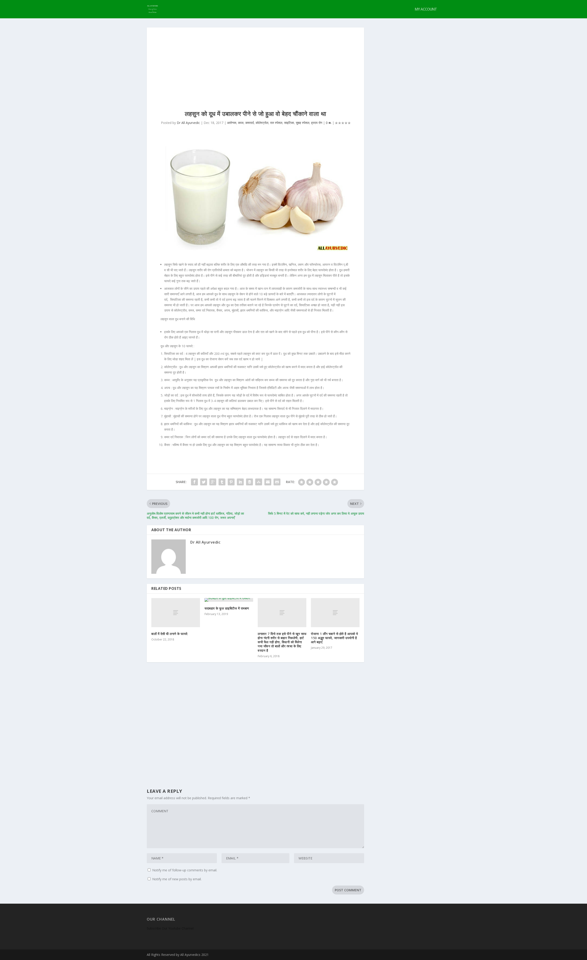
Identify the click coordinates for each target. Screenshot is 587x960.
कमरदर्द (249, 122)
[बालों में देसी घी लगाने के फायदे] (175, 612)
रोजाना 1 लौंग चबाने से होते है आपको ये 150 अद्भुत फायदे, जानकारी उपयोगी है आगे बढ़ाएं (334, 638)
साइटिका (289, 122)
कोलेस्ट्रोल (262, 122)
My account (426, 9)
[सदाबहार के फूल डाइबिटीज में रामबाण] (229, 600)
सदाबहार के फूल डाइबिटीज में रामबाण (227, 608)
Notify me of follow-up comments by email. (184, 870)
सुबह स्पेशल (302, 122)
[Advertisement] (255, 62)
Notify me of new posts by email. (177, 879)
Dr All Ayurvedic (188, 122)
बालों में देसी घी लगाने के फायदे (169, 634)
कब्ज (241, 122)
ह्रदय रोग (316, 122)
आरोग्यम (231, 122)
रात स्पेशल (276, 122)
